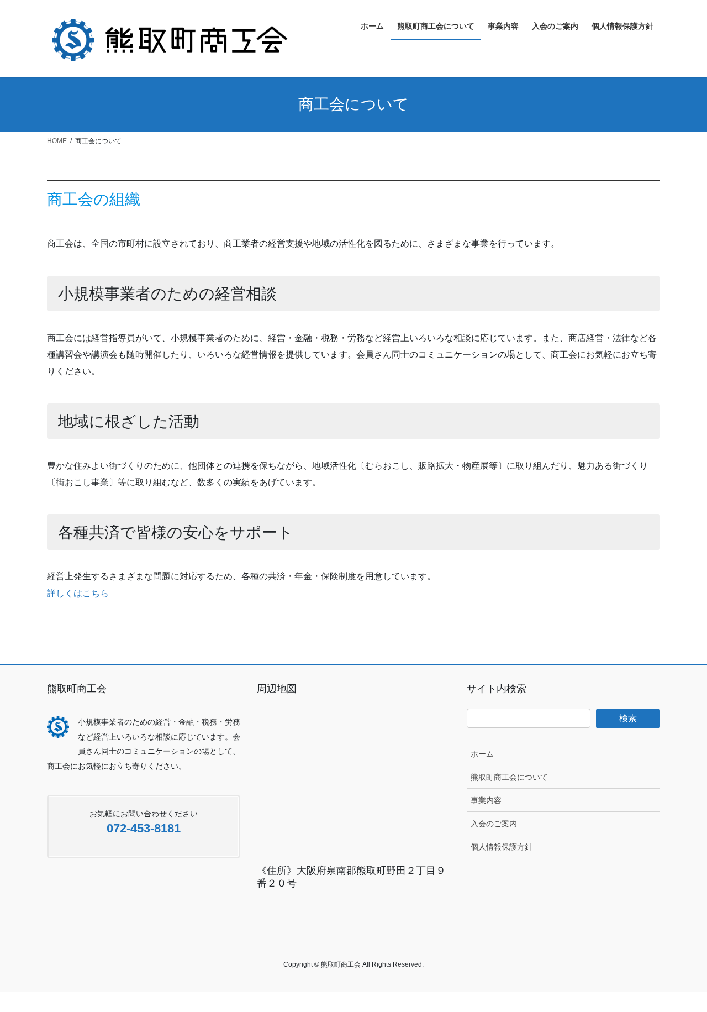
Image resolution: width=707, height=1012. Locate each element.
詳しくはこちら (78, 593)
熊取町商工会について (509, 777)
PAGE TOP (680, 972)
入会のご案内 (494, 823)
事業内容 (486, 800)
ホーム (482, 753)
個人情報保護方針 (501, 846)
